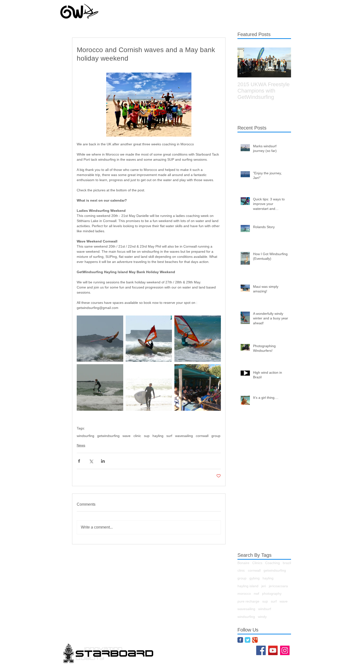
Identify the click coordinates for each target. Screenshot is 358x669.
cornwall (202, 436)
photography (272, 593)
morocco (244, 593)
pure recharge (248, 601)
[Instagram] (285, 650)
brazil (287, 563)
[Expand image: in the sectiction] (197, 339)
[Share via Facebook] (79, 461)
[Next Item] (283, 62)
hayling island (247, 586)
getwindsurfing (108, 436)
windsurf (264, 609)
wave (126, 436)
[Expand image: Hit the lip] (149, 339)
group (215, 436)
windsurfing (85, 436)
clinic (137, 436)
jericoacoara (278, 586)
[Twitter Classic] (247, 640)
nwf (256, 593)
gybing (254, 578)
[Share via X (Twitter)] (91, 461)
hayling (157, 436)
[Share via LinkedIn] (103, 461)
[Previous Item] (245, 62)
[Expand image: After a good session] (149, 387)
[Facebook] (261, 650)
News (81, 445)
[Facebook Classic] (240, 640)
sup (147, 436)
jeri (263, 586)
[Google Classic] (255, 640)
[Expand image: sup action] (100, 387)
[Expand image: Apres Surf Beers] (197, 387)
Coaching (272, 563)
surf (169, 436)
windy (262, 617)
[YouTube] (273, 650)
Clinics (257, 563)
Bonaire (243, 563)
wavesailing (184, 436)
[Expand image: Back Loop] (100, 339)
